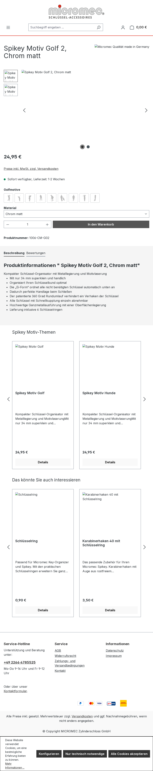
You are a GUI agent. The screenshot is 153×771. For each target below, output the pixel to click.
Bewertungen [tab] (35, 253)
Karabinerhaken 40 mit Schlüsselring (101, 543)
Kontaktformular (15, 691)
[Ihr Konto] (122, 27)
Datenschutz (115, 650)
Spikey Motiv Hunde (98, 393)
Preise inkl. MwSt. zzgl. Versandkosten (31, 169)
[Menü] (8, 27)
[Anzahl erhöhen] (47, 224)
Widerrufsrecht (65, 656)
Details (43, 462)
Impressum (114, 656)
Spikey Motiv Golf (29, 393)
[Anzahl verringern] (8, 224)
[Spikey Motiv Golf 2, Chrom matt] (85, 110)
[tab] (14, 253)
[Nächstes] (146, 110)
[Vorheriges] (24, 110)
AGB (58, 650)
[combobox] (61, 27)
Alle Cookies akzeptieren (129, 754)
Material (10, 208)
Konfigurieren (49, 754)
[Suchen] (98, 27)
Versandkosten (82, 716)
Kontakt (60, 671)
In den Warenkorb (101, 224)
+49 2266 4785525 (20, 662)
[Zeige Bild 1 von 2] (82, 146)
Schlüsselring (26, 541)
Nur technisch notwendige (84, 754)
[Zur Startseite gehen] (76, 11)
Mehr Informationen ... (14, 765)
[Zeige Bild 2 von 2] (88, 146)
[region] (76, 110)
